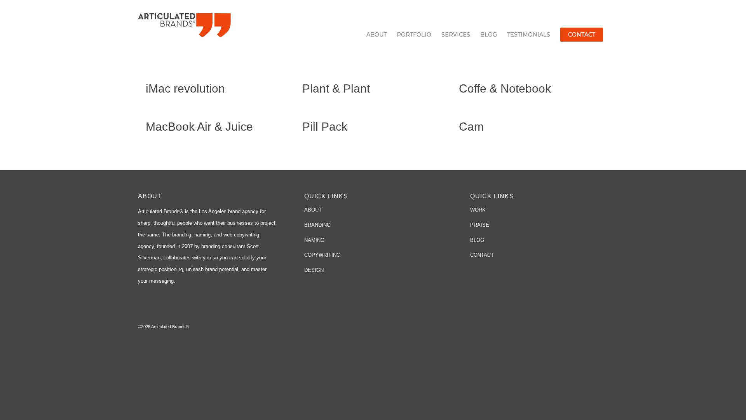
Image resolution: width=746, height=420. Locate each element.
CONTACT (482, 255)
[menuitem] (376, 35)
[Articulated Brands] (184, 24)
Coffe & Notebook (505, 88)
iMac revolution (185, 88)
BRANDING (317, 225)
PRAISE (479, 225)
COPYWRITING (322, 255)
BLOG (477, 240)
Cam (471, 126)
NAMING (314, 240)
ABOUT (313, 210)
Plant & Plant (336, 88)
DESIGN (314, 270)
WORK (478, 210)
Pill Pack (324, 126)
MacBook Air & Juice (199, 126)
